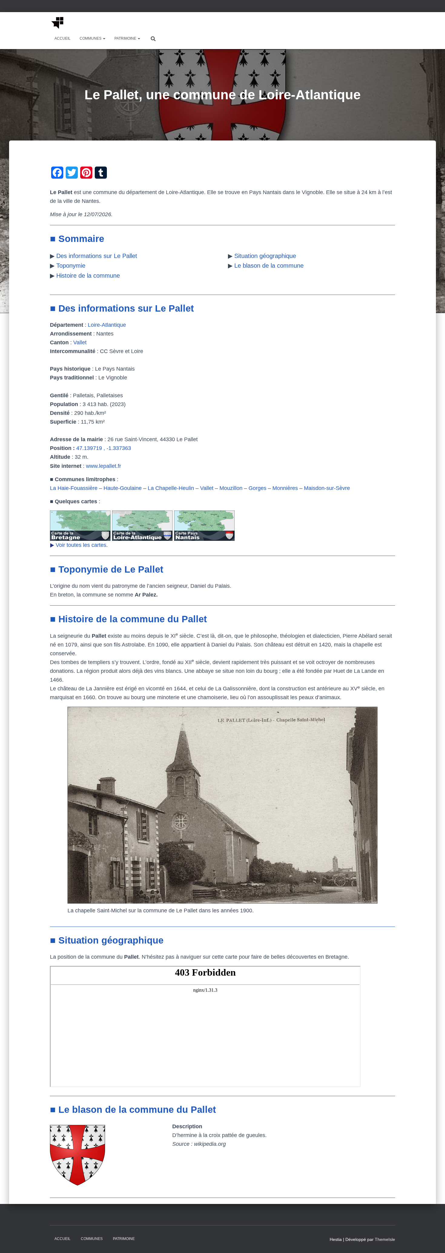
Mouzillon (230, 488)
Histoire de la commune (88, 275)
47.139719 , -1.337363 (103, 448)
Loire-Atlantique (107, 325)
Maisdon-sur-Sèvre (327, 488)
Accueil (62, 38)
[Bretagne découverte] (57, 22)
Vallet (80, 342)
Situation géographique (265, 256)
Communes (91, 38)
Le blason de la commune (269, 265)
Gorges (257, 488)
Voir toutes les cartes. (82, 545)
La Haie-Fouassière (73, 488)
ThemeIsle (385, 1239)
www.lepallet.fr (103, 466)
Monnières (285, 488)
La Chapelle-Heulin (171, 488)
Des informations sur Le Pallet (96, 256)
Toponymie (70, 265)
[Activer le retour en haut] (433, 1240)
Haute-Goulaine (123, 488)
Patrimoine (125, 38)
